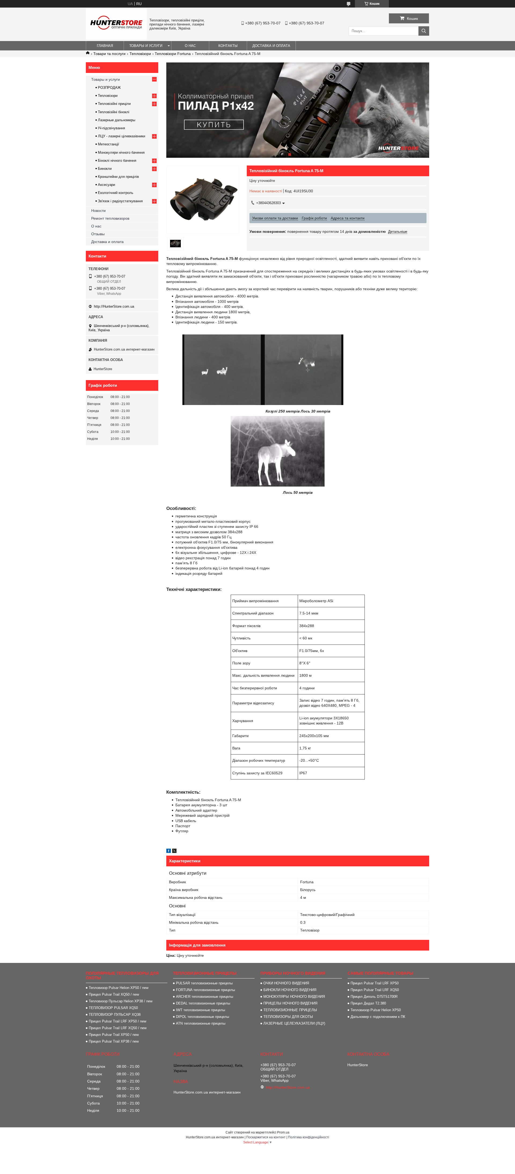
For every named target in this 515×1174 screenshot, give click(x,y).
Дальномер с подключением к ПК (378, 1017)
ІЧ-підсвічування (111, 128)
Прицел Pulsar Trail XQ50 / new (114, 994)
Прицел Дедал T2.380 (368, 1003)
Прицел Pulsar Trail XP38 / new (114, 1041)
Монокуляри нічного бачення (121, 152)
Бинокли (105, 169)
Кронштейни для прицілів (118, 177)
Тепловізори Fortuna (173, 53)
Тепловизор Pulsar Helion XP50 (376, 1010)
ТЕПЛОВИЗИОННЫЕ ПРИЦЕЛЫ (290, 1010)
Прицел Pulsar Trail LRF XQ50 (375, 990)
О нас (190, 46)
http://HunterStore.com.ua (114, 306)
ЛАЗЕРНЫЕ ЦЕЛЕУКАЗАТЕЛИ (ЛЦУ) (294, 1023)
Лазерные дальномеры (116, 120)
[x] (174, 851)
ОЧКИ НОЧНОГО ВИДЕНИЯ (286, 983)
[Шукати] (423, 31)
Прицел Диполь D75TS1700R (374, 997)
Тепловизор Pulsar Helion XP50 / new (118, 988)
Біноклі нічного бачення (117, 161)
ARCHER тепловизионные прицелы (204, 997)
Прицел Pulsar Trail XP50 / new (114, 1035)
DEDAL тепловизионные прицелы (203, 1003)
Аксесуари (106, 185)
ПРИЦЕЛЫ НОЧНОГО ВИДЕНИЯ (290, 1003)
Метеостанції (108, 144)
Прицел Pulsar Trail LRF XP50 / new (117, 1021)
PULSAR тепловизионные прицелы (204, 983)
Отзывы (98, 234)
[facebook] (168, 851)
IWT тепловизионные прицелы (200, 1010)
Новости (98, 210)
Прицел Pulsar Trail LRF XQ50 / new (117, 1028)
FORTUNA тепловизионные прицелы (205, 990)
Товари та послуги (109, 53)
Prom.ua (283, 1132)
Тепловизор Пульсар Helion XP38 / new (120, 1001)
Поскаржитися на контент (266, 1137)
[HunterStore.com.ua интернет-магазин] (116, 38)
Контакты (228, 46)
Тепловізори (140, 53)
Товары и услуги (145, 46)
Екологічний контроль (115, 193)
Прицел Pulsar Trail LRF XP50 (375, 983)
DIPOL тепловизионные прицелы (202, 1017)
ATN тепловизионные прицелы (200, 1023)
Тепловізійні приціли (114, 104)
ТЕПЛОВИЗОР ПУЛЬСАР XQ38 (115, 1015)
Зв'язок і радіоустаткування (120, 201)
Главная (105, 46)
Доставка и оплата (271, 46)
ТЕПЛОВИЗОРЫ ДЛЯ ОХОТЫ (288, 1017)
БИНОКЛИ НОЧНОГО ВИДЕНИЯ (289, 990)
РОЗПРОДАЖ (109, 88)
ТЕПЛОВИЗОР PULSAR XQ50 (113, 1008)
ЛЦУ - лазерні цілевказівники (121, 136)
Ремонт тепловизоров (110, 218)
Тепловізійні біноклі (113, 112)
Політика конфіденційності (308, 1137)
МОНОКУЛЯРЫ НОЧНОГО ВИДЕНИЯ (294, 997)
